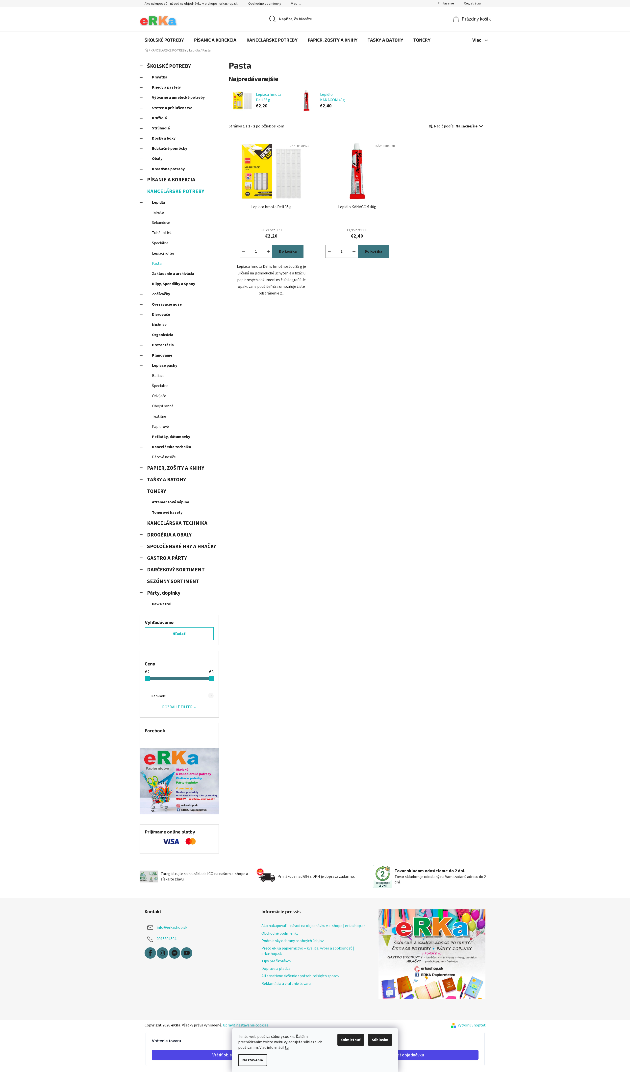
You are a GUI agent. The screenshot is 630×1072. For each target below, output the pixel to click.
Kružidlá (159, 118)
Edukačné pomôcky (169, 148)
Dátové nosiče (164, 457)
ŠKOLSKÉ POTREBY (169, 66)
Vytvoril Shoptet (472, 1025)
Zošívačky (161, 294)
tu (287, 1047)
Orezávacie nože (167, 304)
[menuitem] (164, 39)
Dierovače (161, 314)
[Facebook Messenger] (174, 953)
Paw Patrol (162, 604)
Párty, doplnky (163, 593)
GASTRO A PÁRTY (167, 558)
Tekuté (158, 212)
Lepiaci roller (163, 253)
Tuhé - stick (162, 233)
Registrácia (472, 3)
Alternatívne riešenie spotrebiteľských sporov (300, 976)
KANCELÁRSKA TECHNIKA (177, 523)
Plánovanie (162, 355)
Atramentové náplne (170, 502)
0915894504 (166, 939)
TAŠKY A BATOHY (166, 479)
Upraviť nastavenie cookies (245, 1025)
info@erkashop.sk (172, 927)
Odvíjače (159, 396)
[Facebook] (150, 953)
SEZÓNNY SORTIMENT (173, 581)
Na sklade (181, 696)
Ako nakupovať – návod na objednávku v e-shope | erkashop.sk (191, 3)
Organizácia (162, 335)
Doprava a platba (275, 968)
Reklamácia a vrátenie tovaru (286, 983)
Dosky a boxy (164, 138)
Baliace (158, 375)
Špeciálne (160, 243)
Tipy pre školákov (276, 961)
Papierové (160, 426)
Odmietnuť (350, 1040)
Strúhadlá (161, 128)
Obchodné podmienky (264, 3)
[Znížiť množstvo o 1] (243, 251)
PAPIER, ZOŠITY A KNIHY (175, 468)
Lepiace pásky (164, 365)
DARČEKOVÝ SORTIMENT (176, 569)
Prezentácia (163, 345)
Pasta (157, 263)
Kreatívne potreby (168, 169)
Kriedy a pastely (166, 87)
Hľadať (179, 633)
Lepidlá (158, 202)
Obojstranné (163, 406)
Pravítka (159, 77)
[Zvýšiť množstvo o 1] (268, 251)
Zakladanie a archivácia (173, 273)
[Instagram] (162, 953)
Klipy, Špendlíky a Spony (173, 284)
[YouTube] (186, 953)
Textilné (159, 416)
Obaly (157, 158)
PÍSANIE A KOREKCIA (171, 179)
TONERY (156, 491)
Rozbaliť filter (177, 707)
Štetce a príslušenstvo (172, 108)
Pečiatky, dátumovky (171, 436)
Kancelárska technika (171, 447)
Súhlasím (380, 1040)
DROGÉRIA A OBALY (169, 534)
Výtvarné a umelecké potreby (178, 97)
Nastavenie (252, 1060)
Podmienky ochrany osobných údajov (292, 941)
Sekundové (161, 222)
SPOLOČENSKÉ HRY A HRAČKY (181, 546)
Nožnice (159, 324)
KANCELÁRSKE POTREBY (175, 191)
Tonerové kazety (167, 512)
